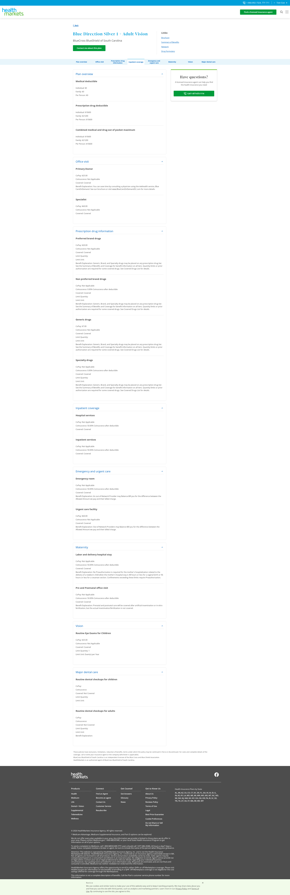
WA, (192, 801)
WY (202, 801)
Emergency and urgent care (154, 62)
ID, (213, 793)
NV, (190, 798)
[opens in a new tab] (216, 776)
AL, (176, 793)
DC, (195, 793)
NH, (179, 798)
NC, (213, 795)
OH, (197, 798)
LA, (185, 795)
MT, (210, 795)
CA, (185, 793)
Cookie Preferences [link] (153, 819)
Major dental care (208, 62)
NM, (186, 798)
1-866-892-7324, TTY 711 (257, 2)
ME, (192, 795)
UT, (182, 801)
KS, (179, 795)
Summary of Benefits (170, 42)
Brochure (165, 37)
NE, (176, 798)
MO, (203, 795)
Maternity (172, 62)
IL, (215, 793)
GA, (204, 793)
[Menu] (287, 12)
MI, (195, 795)
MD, (188, 795)
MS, (206, 795)
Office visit (99, 62)
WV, (199, 801)
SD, (215, 798)
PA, (207, 798)
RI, (210, 798)
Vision (190, 62)
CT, (192, 793)
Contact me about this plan (89, 48)
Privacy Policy (181, 888)
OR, (203, 798)
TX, (179, 801)
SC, (212, 798)
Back (76, 25)
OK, (200, 798)
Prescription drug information (118, 62)
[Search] (282, 12)
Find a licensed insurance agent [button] (258, 12)
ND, (217, 795)
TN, (176, 801)
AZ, (182, 793)
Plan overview (81, 62)
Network (165, 47)
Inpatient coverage (136, 62)
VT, (188, 801)
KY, (182, 795)
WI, (195, 801)
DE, (198, 793)
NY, (193, 798)
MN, (199, 795)
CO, (188, 793)
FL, (201, 793)
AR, (179, 793)
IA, (210, 793)
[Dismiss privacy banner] (203, 883)
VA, (185, 801)
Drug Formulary (168, 51)
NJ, (183, 798)
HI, (207, 793)
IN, (176, 795)
